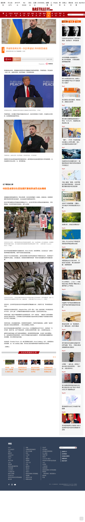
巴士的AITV (10, 4)
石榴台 (34, 4)
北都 (6, 14)
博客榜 (60, 14)
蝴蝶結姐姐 (29, 479)
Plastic (55, 3)
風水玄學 (10, 460)
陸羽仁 (10, 457)
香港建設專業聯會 (47, 451)
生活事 (76, 4)
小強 (9, 458)
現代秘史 (44, 449)
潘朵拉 (27, 468)
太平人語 (28, 462)
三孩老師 (44, 466)
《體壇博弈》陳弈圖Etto (49, 473)
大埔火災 (11, 14)
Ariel (9, 447)
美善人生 (64, 4)
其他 (63, 14)
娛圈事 (47, 4)
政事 (20, 14)
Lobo (9, 462)
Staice (27, 470)
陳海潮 (44, 475)
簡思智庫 (44, 468)
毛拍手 (44, 447)
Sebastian (10, 455)
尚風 (27, 464)
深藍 (9, 451)
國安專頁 (3, 4)
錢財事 (32, 14)
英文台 (29, 4)
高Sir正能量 (29, 451)
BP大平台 (17, 4)
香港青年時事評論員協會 (49, 460)
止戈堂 (27, 455)
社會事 (24, 14)
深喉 (27, 447)
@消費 (55, 14)
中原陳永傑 (11, 471)
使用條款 (64, 453)
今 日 (64, 21)
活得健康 (10, 468)
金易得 (44, 464)
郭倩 (27, 453)
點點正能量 (11, 473)
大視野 (48, 14)
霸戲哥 (27, 458)
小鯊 (27, 457)
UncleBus (10, 470)
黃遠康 (10, 464)
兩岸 (52, 14)
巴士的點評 (11, 449)
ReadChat (11, 475)
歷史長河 (71, 4)
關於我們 (64, 460)
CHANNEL (41, 3)
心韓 (51, 4)
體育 (60, 4)
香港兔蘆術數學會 (13, 466)
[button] (53, 357)
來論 (43, 477)
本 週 (71, 21)
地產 (36, 14)
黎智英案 (16, 14)
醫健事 (44, 14)
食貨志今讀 (29, 477)
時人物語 (44, 453)
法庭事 (28, 14)
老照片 (27, 471)
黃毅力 (44, 457)
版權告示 (64, 451)
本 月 (77, 21)
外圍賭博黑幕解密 (31, 449)
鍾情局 (10, 453)
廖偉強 (27, 466)
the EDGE (24, 4)
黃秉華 (27, 460)
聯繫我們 (64, 458)
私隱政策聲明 (65, 456)
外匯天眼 (44, 455)
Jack (43, 462)
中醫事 (40, 14)
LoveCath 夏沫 (46, 458)
